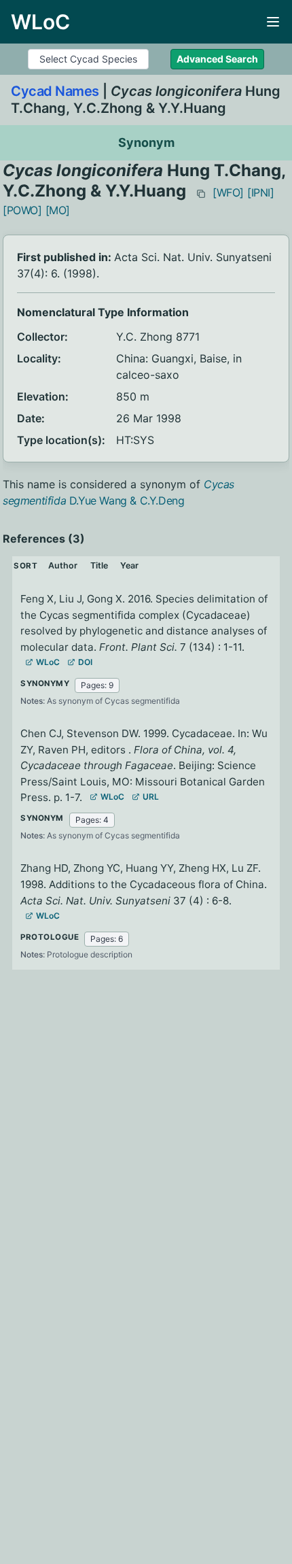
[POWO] (22, 210)
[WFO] (228, 192)
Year (129, 565)
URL (151, 797)
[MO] (57, 210)
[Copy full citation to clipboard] (201, 194)
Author (62, 565)
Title (99, 565)
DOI (85, 662)
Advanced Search (217, 59)
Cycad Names (55, 91)
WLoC (48, 662)
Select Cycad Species (88, 59)
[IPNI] (260, 192)
